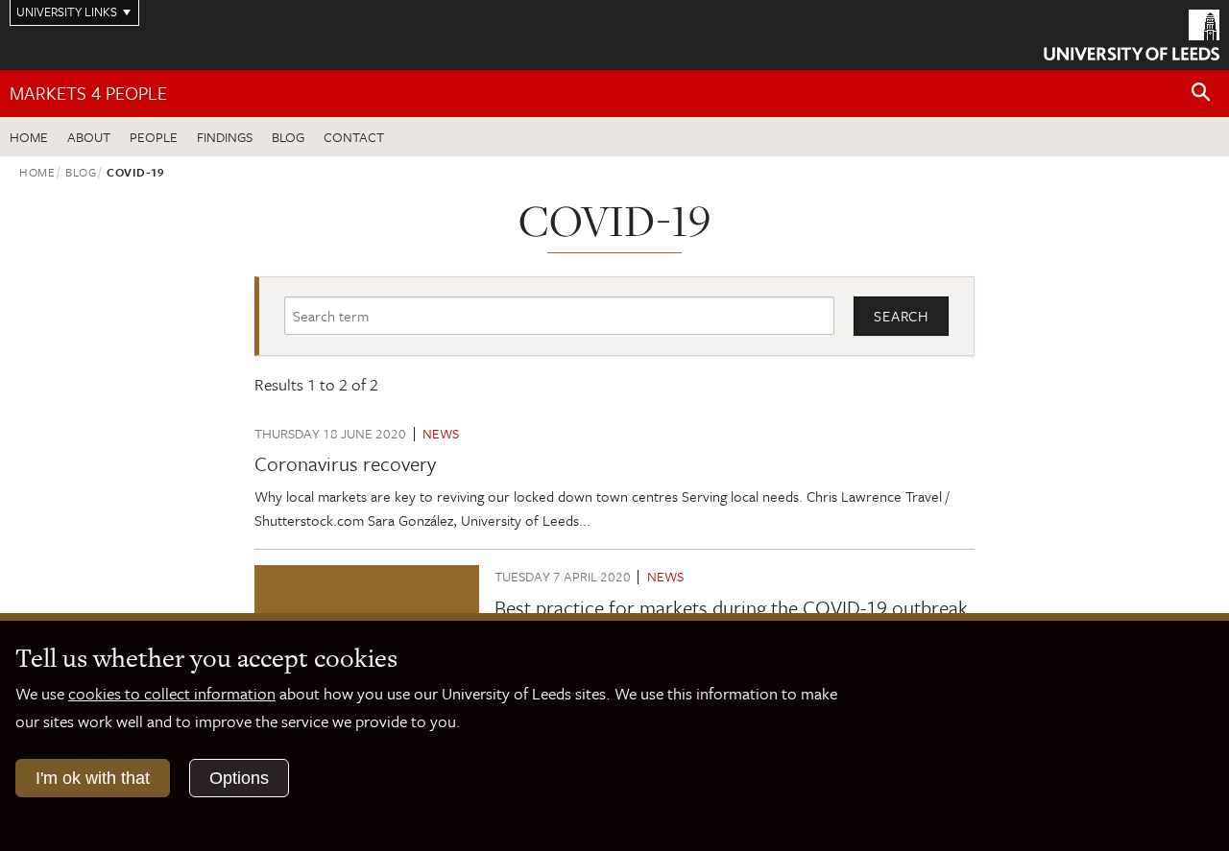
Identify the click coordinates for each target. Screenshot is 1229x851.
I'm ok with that (93, 778)
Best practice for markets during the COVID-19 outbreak (731, 607)
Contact (354, 137)
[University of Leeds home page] (1131, 32)
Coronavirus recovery (345, 463)
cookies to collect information (172, 693)
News (440, 433)
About (88, 137)
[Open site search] (1201, 92)
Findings (225, 137)
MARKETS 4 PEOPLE (88, 93)
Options (239, 778)
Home (29, 137)
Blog (288, 137)
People (154, 137)
